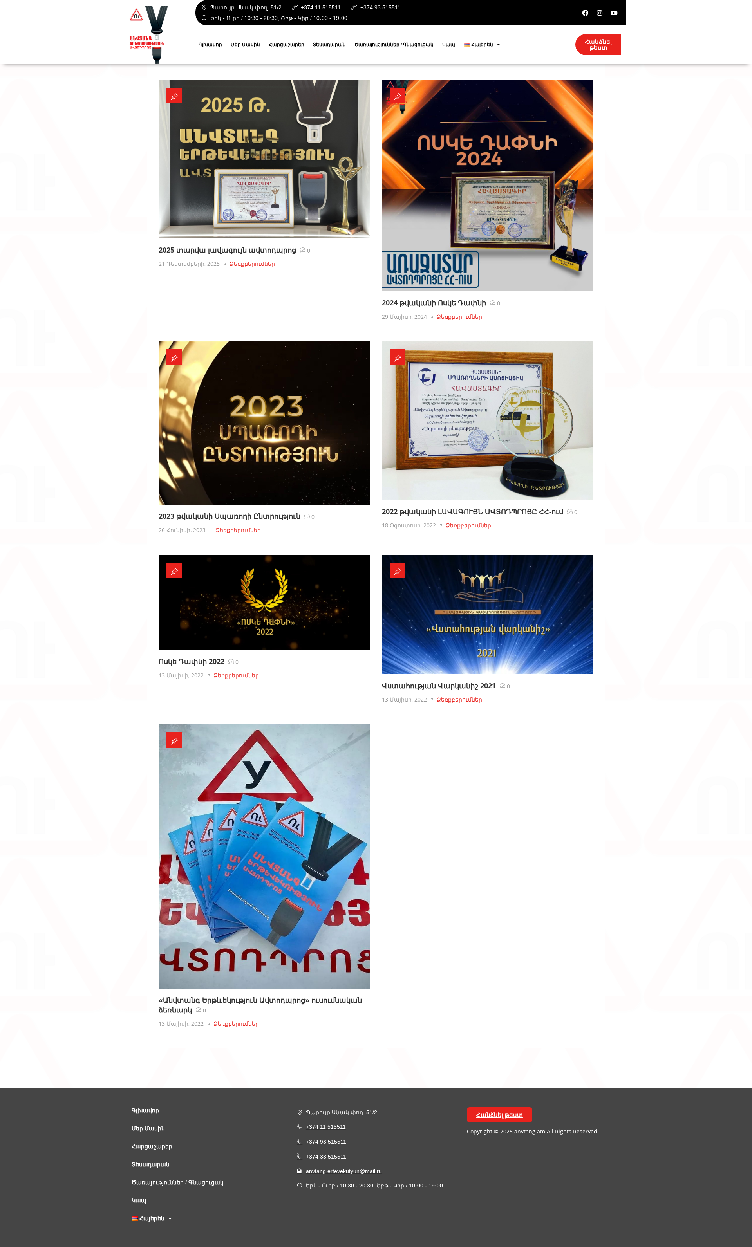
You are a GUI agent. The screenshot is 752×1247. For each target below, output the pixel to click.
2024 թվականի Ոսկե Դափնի (434, 302)
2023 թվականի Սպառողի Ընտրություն (229, 516)
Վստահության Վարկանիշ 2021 (439, 685)
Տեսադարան (329, 44)
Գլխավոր (210, 44)
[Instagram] (599, 13)
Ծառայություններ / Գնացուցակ (394, 44)
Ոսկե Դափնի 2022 (191, 661)
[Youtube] (614, 13)
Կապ (448, 44)
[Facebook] (585, 13)
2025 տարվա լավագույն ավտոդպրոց (227, 249)
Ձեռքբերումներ (252, 263)
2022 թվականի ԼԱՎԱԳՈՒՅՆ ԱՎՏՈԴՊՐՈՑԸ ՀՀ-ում (472, 511)
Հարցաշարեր (286, 44)
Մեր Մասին (245, 44)
